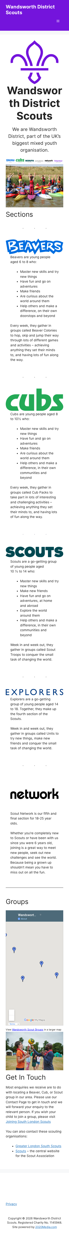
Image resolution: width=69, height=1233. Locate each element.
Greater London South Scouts (38, 1146)
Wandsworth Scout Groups (27, 1029)
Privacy (11, 1204)
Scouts (21, 1151)
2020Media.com (46, 1227)
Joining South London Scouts (28, 1122)
